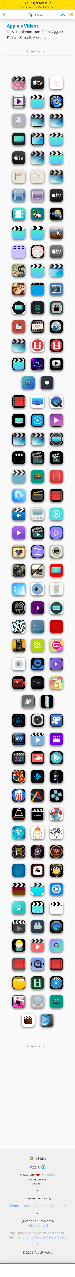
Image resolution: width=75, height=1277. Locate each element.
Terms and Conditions (25, 1237)
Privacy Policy (56, 1237)
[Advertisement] (38, 62)
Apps (27, 1206)
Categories (43, 1206)
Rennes (50, 1175)
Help (30, 1225)
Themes (14, 1206)
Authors (60, 1206)
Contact (42, 1225)
